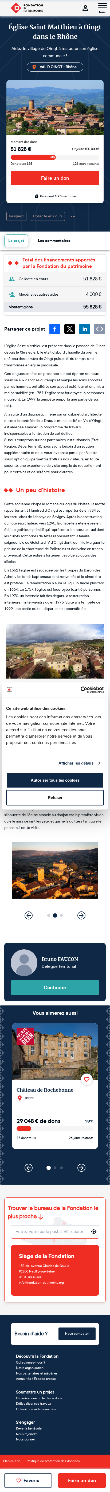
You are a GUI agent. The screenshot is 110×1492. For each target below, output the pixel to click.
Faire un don (55, 178)
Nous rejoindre (27, 1434)
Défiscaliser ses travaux (33, 1403)
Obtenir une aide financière (36, 1409)
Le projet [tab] (16, 240)
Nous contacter (77, 1334)
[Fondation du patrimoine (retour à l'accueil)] (26, 8)
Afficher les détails (76, 763)
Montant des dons (24, 142)
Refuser (55, 797)
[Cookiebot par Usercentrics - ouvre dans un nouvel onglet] (80, 689)
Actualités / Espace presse (36, 1379)
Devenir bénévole (29, 1428)
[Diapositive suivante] (81, 915)
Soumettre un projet (35, 1392)
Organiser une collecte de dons (39, 1398)
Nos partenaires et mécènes (37, 1373)
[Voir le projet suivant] (81, 1168)
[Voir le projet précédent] (29, 1168)
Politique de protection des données (53, 1461)
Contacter (55, 987)
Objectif (85, 149)
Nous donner (25, 1439)
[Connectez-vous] (85, 8)
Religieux (16, 216)
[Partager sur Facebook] (54, 329)
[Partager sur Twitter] (69, 329)
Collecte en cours (47, 216)
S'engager (25, 1422)
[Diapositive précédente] (29, 915)
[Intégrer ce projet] (99, 329)
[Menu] (102, 5)
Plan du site (11, 1461)
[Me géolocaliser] (94, 1232)
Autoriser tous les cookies (55, 780)
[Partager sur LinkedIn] (84, 329)
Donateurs (21, 164)
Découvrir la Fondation (37, 1356)
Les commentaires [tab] (54, 240)
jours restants (86, 164)
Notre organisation (30, 1368)
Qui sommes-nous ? (30, 1362)
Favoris (31, 1480)
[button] (48, 915)
